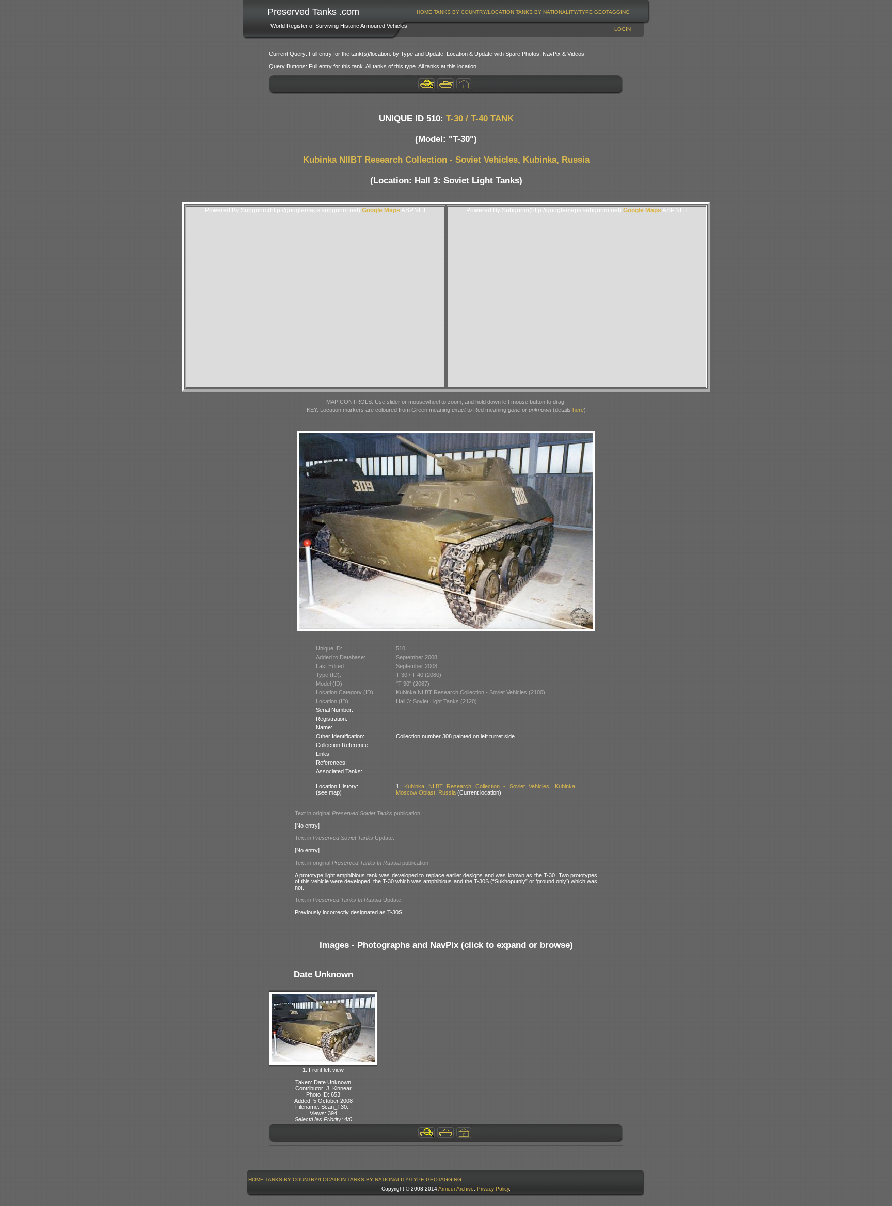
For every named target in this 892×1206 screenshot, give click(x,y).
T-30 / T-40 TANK (480, 118)
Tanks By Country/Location (474, 12)
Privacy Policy (493, 1189)
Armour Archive (456, 1189)
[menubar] (523, 12)
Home (424, 12)
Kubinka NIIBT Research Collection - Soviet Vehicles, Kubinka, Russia (446, 160)
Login (622, 29)
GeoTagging (612, 12)
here (578, 410)
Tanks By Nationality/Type (554, 12)
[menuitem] (424, 12)
